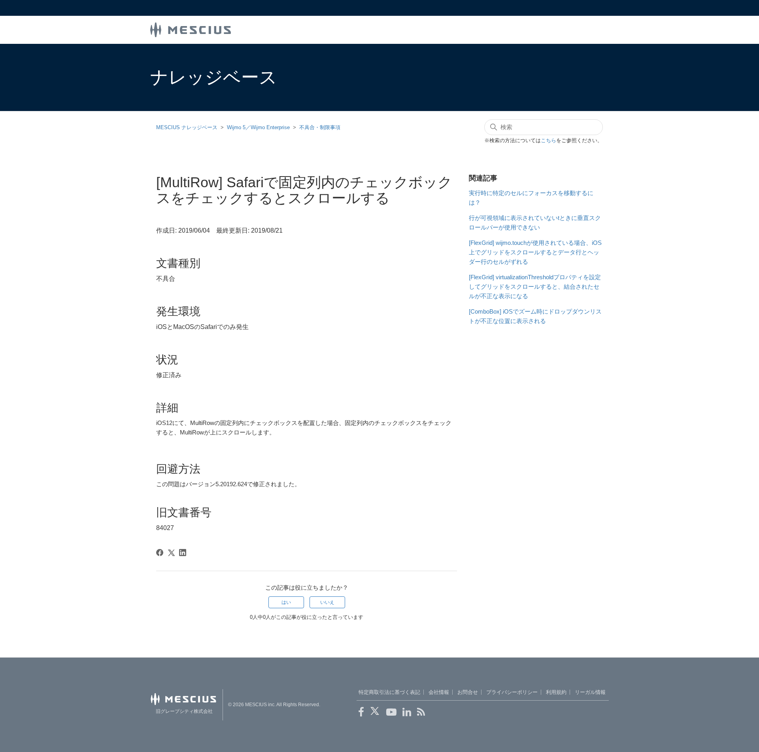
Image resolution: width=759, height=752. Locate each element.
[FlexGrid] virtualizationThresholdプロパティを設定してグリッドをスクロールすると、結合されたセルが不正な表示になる (535, 286)
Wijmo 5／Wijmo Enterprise (258, 127)
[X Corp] (171, 552)
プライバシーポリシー (512, 692)
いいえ (327, 602)
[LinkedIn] (182, 552)
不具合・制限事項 (319, 127)
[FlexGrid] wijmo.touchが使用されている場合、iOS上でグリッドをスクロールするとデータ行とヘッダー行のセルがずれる (535, 252)
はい (286, 602)
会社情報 (439, 692)
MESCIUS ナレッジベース (186, 127)
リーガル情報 (590, 692)
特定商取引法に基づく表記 (389, 692)
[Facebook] (159, 552)
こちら (548, 140)
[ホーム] (190, 29)
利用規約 (556, 692)
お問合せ (467, 692)
